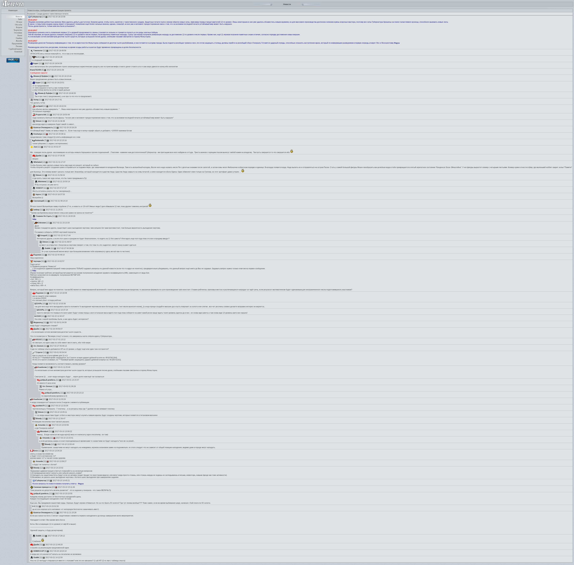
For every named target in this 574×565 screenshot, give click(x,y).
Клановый (18, 52)
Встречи (19, 27)
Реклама (19, 46)
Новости (19, 17)
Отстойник (18, 33)
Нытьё (19, 35)
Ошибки (19, 38)
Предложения (17, 44)
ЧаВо (20, 19)
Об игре (19, 22)
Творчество (18, 30)
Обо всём (18, 25)
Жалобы (19, 41)
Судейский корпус (15, 49)
